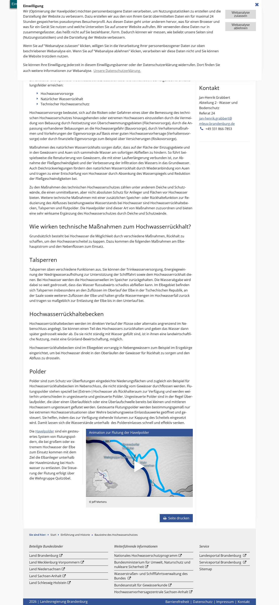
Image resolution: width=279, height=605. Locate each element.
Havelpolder (44, 431)
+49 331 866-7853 (218, 129)
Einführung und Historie (75, 535)
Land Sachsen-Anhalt (45, 576)
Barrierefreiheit (177, 601)
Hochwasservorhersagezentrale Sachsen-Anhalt (151, 592)
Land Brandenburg (43, 555)
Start (53, 535)
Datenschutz (203, 601)
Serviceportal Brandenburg (220, 562)
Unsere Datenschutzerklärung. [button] (117, 70)
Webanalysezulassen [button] (241, 14)
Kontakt (244, 601)
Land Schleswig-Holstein (47, 582)
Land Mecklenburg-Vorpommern (54, 562)
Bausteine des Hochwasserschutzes (116, 535)
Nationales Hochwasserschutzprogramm (145, 555)
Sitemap (205, 569)
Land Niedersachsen (45, 569)
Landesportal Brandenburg (220, 555)
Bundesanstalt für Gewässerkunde (140, 585)
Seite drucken (178, 518)
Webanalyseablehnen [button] (241, 26)
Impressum (225, 601)
